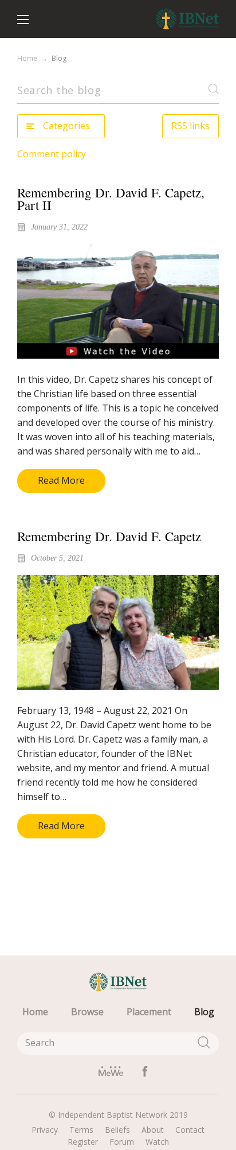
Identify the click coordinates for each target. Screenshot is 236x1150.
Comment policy (51, 154)
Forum (121, 1142)
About (152, 1130)
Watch (157, 1142)
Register (83, 1142)
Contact (189, 1130)
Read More (61, 480)
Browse (87, 1011)
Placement (149, 1011)
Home (27, 58)
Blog (204, 1011)
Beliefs (117, 1130)
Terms (81, 1130)
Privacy (45, 1130)
